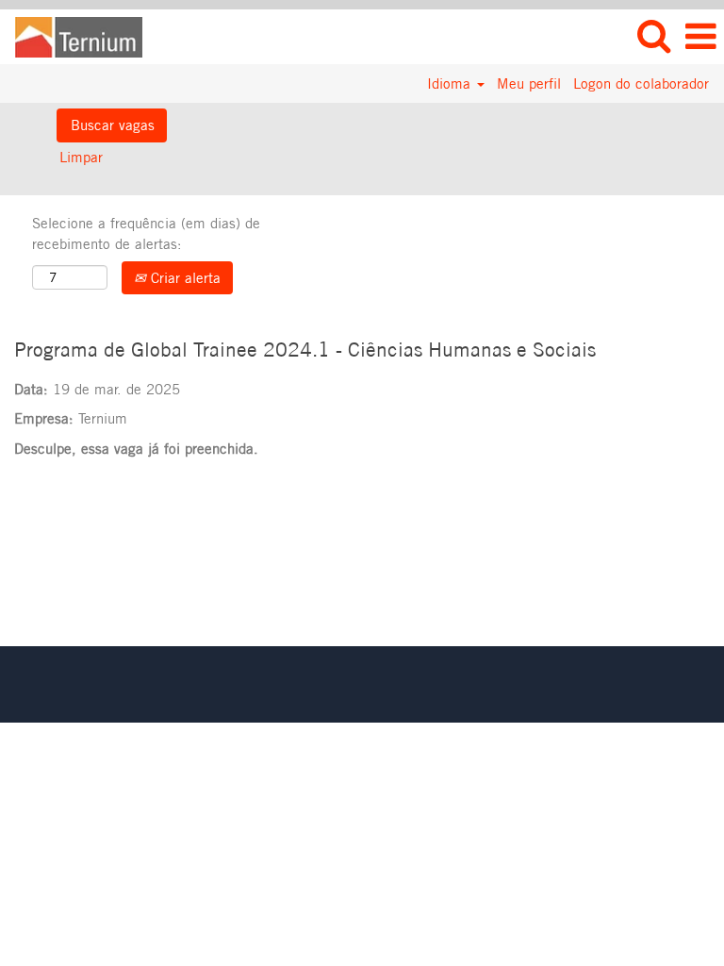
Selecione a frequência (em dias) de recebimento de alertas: (146, 233)
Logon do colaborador (641, 83)
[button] (700, 36)
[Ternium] (71, 35)
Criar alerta (183, 278)
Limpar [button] (81, 157)
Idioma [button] (451, 83)
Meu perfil (529, 83)
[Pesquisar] (653, 35)
